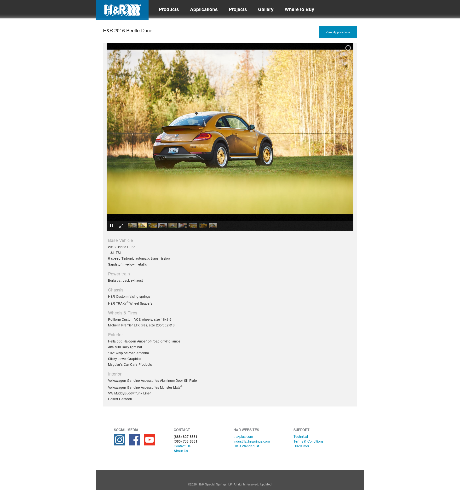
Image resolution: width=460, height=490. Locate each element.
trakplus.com (243, 436)
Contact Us (182, 445)
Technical (300, 436)
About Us (181, 450)
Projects (238, 9)
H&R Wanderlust (246, 445)
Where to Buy (299, 9)
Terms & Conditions (308, 441)
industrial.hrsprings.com (252, 441)
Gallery (266, 9)
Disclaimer (301, 445)
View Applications (338, 32)
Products (169, 9)
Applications (204, 9)
